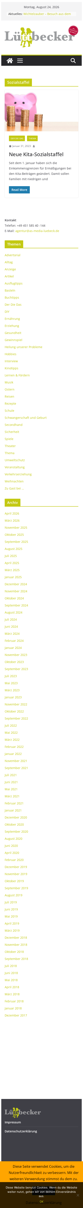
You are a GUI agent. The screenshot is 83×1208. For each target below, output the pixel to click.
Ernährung (12, 319)
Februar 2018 (14, 1001)
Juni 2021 (11, 782)
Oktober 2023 (14, 662)
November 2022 (16, 704)
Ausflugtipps (14, 283)
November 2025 (16, 527)
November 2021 (16, 761)
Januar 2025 (13, 577)
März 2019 (12, 930)
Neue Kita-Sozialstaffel (36, 154)
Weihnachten (14, 481)
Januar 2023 (13, 697)
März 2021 (12, 796)
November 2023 (16, 655)
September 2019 (16, 888)
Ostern (9, 389)
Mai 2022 (11, 732)
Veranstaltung (15, 467)
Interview (11, 361)
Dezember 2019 (16, 867)
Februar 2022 (14, 747)
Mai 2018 (11, 980)
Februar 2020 (14, 860)
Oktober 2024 (14, 598)
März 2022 (12, 740)
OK (41, 1201)
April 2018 (12, 987)
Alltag (9, 262)
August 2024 (13, 612)
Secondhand (14, 425)
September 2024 (16, 605)
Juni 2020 (11, 846)
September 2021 (16, 768)
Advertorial (12, 255)
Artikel (9, 276)
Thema (32, 138)
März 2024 (12, 634)
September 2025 (16, 542)
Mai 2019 (11, 916)
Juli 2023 (11, 676)
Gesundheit (13, 333)
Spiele (9, 439)
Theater (10, 446)
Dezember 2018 (16, 938)
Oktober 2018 (14, 952)
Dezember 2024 (16, 584)
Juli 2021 (11, 775)
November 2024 (16, 591)
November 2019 (16, 874)
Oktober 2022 (14, 711)
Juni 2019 (11, 909)
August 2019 (13, 895)
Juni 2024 (11, 626)
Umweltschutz (15, 460)
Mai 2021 (11, 789)
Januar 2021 (13, 810)
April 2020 (12, 853)
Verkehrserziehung (18, 474)
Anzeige (10, 269)
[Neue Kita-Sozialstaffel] (41, 110)
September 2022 (16, 718)
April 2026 (12, 513)
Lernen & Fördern (17, 375)
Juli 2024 (11, 619)
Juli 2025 (11, 556)
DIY (7, 312)
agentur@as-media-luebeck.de (37, 231)
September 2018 (16, 959)
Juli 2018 (11, 966)
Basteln (10, 290)
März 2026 (12, 520)
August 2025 (13, 549)
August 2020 (13, 839)
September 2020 (16, 831)
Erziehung (12, 326)
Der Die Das (17, 138)
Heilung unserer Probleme (23, 347)
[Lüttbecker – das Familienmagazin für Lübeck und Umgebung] (10, 60)
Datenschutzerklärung (21, 1131)
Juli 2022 (11, 725)
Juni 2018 (11, 973)
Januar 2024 (13, 648)
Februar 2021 (14, 803)
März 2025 (12, 570)
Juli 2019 (11, 902)
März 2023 (12, 690)
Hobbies (10, 354)
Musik (9, 382)
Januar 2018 (13, 1008)
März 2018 (12, 994)
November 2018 (16, 945)
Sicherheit (12, 432)
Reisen (9, 396)
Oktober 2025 (14, 535)
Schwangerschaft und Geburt (26, 418)
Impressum (13, 1122)
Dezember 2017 (16, 1015)
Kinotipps (11, 368)
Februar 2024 (14, 641)
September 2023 (16, 669)
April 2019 (12, 923)
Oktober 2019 (14, 881)
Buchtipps (12, 297)
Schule (9, 411)
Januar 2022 (13, 754)
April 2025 (12, 563)
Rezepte (10, 403)
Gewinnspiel (13, 340)
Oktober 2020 (14, 824)
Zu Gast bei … (14, 488)
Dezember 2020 (16, 817)
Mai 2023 (11, 683)
